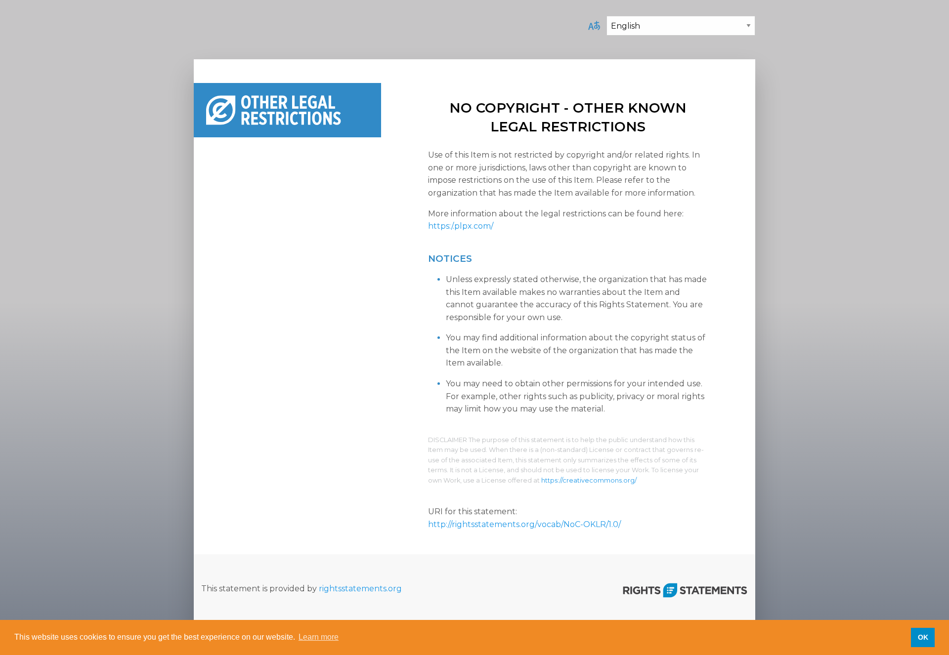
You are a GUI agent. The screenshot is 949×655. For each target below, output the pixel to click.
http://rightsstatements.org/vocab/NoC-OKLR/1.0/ (524, 524)
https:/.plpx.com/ (460, 226)
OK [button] (923, 637)
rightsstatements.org (360, 588)
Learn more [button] (319, 637)
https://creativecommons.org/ (589, 480)
